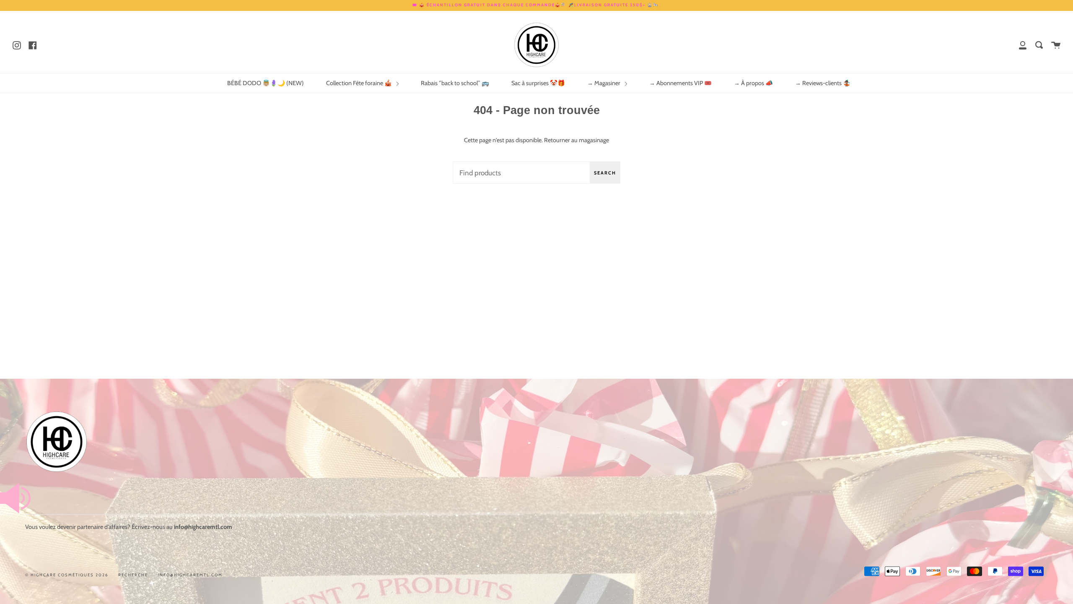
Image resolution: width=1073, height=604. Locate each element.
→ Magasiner (604, 83)
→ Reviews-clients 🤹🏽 (822, 83)
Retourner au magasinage (576, 140)
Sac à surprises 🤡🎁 (538, 83)
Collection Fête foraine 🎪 (359, 83)
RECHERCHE (133, 575)
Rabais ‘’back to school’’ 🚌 (455, 83)
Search (605, 173)
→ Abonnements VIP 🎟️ (680, 83)
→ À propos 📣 (753, 83)
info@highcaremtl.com (190, 575)
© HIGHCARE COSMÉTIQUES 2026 (66, 575)
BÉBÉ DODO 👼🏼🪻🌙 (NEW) (265, 83)
